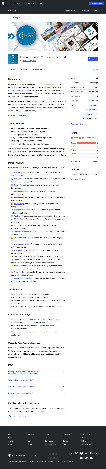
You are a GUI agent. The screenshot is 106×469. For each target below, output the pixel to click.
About (10, 434)
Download (92, 59)
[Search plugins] (30, 18)
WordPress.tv (50, 444)
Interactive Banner (22, 210)
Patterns (29, 444)
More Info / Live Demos (17, 115)
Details (13, 70)
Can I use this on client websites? (21, 387)
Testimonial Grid (20, 197)
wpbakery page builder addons (90, 118)
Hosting (11, 441)
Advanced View (77, 124)
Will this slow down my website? (20, 380)
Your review (75, 161)
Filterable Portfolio (21, 238)
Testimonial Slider (21, 191)
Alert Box (18, 256)
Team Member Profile (23, 278)
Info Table (18, 179)
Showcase (30, 434)
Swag (66, 444)
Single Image (19, 204)
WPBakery (94, 105)
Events (65, 438)
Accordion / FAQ (20, 259)
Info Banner (19, 250)
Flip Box (17, 216)
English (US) (93, 100)
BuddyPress (86, 444)
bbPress (85, 441)
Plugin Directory (13, 10)
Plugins (29, 441)
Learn (47, 434)
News (10, 438)
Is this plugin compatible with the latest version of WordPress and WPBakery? (23, 373)
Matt (83, 438)
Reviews (23, 70)
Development (37, 70)
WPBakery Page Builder (39, 319)
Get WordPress (96, 3)
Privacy (10, 444)
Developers (49, 441)
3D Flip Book (19, 219)
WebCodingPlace (29, 61)
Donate (66, 441)
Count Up (18, 185)
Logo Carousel (20, 225)
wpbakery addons (91, 109)
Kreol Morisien (32, 456)
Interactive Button (21, 244)
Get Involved (67, 434)
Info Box (17, 172)
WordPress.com (87, 434)
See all (95, 161)
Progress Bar (19, 272)
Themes (29, 438)
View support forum (78, 179)
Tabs (16, 266)
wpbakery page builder (90, 114)
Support (95, 70)
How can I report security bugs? (20, 393)
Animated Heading (21, 232)
